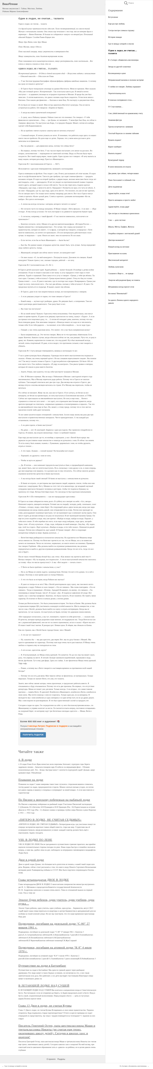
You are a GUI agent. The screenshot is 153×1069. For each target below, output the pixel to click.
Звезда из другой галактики (119, 66)
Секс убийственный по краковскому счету (125, 113)
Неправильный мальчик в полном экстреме (126, 80)
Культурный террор (116, 160)
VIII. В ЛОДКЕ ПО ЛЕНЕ (35, 840)
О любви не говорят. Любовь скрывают (124, 86)
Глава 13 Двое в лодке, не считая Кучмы (44, 1005)
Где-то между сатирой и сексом (121, 43)
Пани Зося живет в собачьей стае (121, 180)
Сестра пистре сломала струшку (121, 30)
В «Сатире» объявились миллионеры (123, 60)
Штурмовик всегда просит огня (121, 286)
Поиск (128, 3)
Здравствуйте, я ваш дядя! (118, 206)
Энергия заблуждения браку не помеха (124, 280)
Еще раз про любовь (116, 23)
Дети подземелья (115, 186)
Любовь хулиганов (115, 266)
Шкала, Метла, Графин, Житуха (121, 226)
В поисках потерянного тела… (120, 100)
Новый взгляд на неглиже (118, 246)
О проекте (51, 1059)
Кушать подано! (114, 140)
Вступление (113, 17)
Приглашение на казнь (117, 253)
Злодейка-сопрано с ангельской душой (124, 233)
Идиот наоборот (114, 146)
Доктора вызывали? (116, 240)
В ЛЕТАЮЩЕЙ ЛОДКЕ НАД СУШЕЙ (43, 985)
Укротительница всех (117, 93)
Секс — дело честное (117, 220)
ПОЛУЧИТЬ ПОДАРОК (33, 735)
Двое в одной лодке (31, 860)
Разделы (61, 1059)
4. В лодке (25, 760)
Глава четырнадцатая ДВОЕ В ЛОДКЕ (43, 880)
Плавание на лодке (30, 780)
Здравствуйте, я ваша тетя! (119, 193)
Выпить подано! (115, 153)
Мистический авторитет (118, 260)
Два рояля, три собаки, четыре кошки (123, 173)
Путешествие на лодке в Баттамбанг (42, 965)
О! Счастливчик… (115, 106)
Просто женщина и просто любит (122, 200)
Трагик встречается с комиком (120, 126)
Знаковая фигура (115, 120)
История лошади (115, 37)
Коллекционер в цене (117, 73)
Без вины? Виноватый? (117, 293)
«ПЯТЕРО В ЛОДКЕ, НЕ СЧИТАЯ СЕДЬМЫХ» (50, 820)
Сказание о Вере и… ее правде (120, 273)
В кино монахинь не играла (119, 166)
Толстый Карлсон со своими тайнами (123, 133)
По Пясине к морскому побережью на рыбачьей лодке (54, 800)
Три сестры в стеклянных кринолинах (123, 213)
